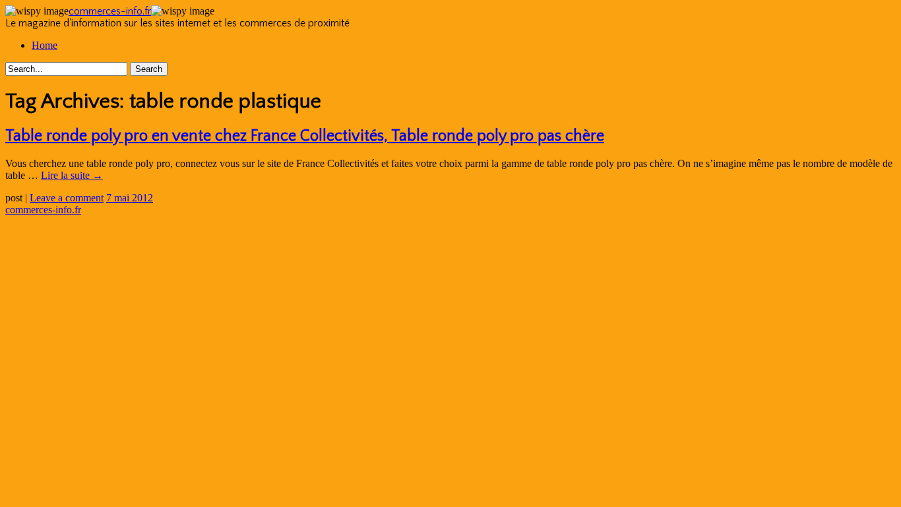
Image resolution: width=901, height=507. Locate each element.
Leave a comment (67, 197)
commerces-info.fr (110, 11)
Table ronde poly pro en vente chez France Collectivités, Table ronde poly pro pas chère (304, 136)
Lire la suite (72, 175)
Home (44, 45)
